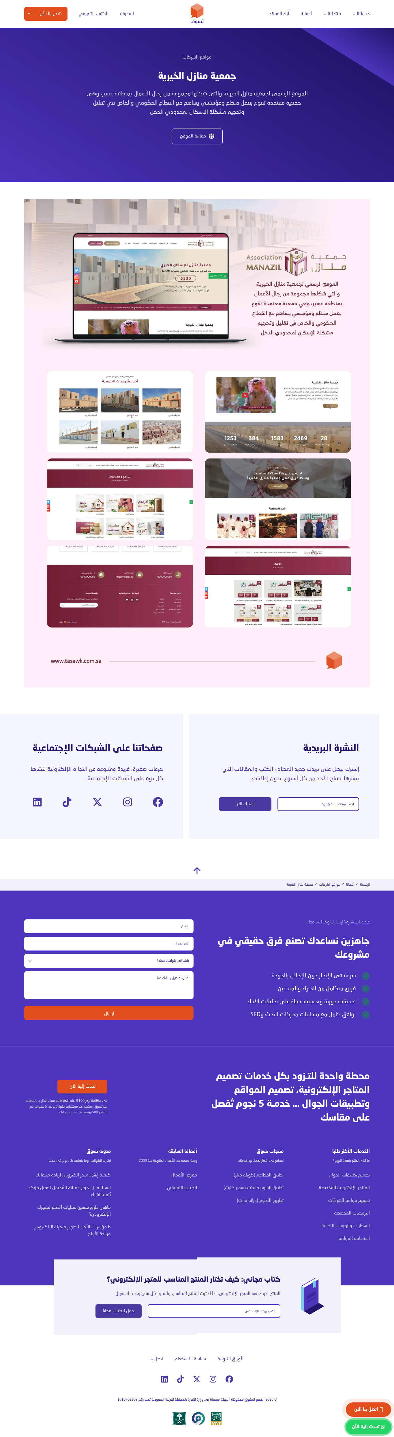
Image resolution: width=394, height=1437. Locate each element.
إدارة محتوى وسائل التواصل (187, 56)
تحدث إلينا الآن (82, 1086)
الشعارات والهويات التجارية (254, 88)
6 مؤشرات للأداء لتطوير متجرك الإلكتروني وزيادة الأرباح (72, 1230)
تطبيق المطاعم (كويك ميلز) (259, 1175)
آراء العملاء (279, 14)
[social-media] (158, 802)
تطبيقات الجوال (342, 56)
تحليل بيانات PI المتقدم (65, 55)
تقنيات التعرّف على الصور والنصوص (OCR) (130, 90)
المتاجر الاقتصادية (261, 67)
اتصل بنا (156, 1359)
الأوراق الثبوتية (231, 1359)
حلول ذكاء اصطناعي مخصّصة (127, 104)
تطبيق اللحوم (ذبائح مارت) (260, 1200)
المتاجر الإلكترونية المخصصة (253, 56)
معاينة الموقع (193, 136)
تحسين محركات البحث (199, 66)
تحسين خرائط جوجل (201, 77)
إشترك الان (245, 804)
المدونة (127, 14)
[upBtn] (197, 870)
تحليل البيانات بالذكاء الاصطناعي (125, 55)
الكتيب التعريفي (93, 14)
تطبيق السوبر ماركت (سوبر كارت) (254, 1188)
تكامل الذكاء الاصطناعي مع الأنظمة (132, 118)
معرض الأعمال (184, 1175)
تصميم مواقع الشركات (349, 1200)
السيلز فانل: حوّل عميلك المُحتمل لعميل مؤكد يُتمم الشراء (69, 1191)
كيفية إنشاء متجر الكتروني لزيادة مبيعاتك (73, 1175)
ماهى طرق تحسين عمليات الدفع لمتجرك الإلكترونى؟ (74, 1211)
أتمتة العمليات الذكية (133, 66)
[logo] (197, 13)
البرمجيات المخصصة (339, 67)
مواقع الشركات (262, 78)
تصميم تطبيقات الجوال (349, 1175)
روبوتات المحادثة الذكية (131, 77)
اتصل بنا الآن (366, 1409)
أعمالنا (306, 14)
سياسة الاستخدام (190, 1359)
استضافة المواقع (261, 99)
